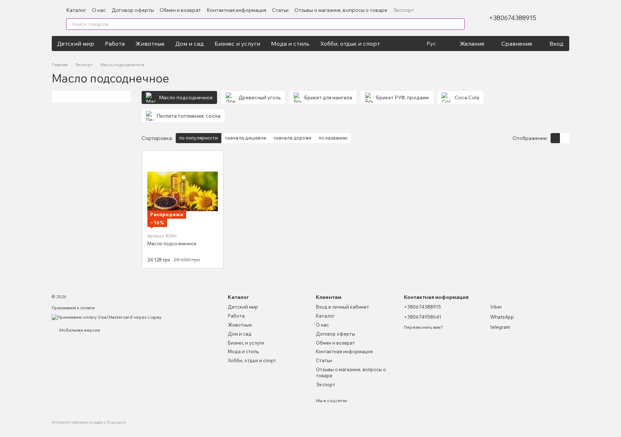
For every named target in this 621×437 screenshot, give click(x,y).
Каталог (76, 10)
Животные (150, 43)
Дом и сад (189, 43)
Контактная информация (236, 10)
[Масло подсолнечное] (182, 191)
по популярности (198, 138)
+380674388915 (512, 18)
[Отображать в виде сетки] (555, 138)
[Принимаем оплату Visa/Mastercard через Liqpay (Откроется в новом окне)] (106, 316)
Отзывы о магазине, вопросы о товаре (340, 10)
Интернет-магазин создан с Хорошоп (89, 422)
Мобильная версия (79, 330)
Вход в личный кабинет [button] (342, 307)
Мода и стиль (290, 43)
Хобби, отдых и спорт (350, 43)
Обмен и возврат (180, 10)
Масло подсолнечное (172, 243)
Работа (115, 43)
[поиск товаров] (459, 24)
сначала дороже (292, 138)
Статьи (280, 10)
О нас (99, 10)
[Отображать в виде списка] (564, 138)
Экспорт (403, 10)
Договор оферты (133, 10)
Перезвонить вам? (423, 327)
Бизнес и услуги (237, 43)
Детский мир (75, 43)
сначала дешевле (245, 138)
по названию (333, 138)
